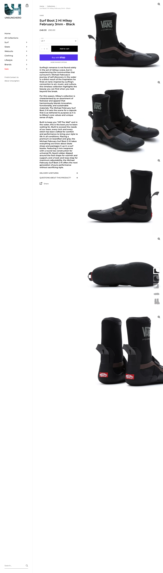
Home (42, 6)
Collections (51, 6)
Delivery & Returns (49, 173)
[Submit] (27, 565)
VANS (42, 15)
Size (42, 38)
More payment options (59, 62)
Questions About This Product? (55, 178)
